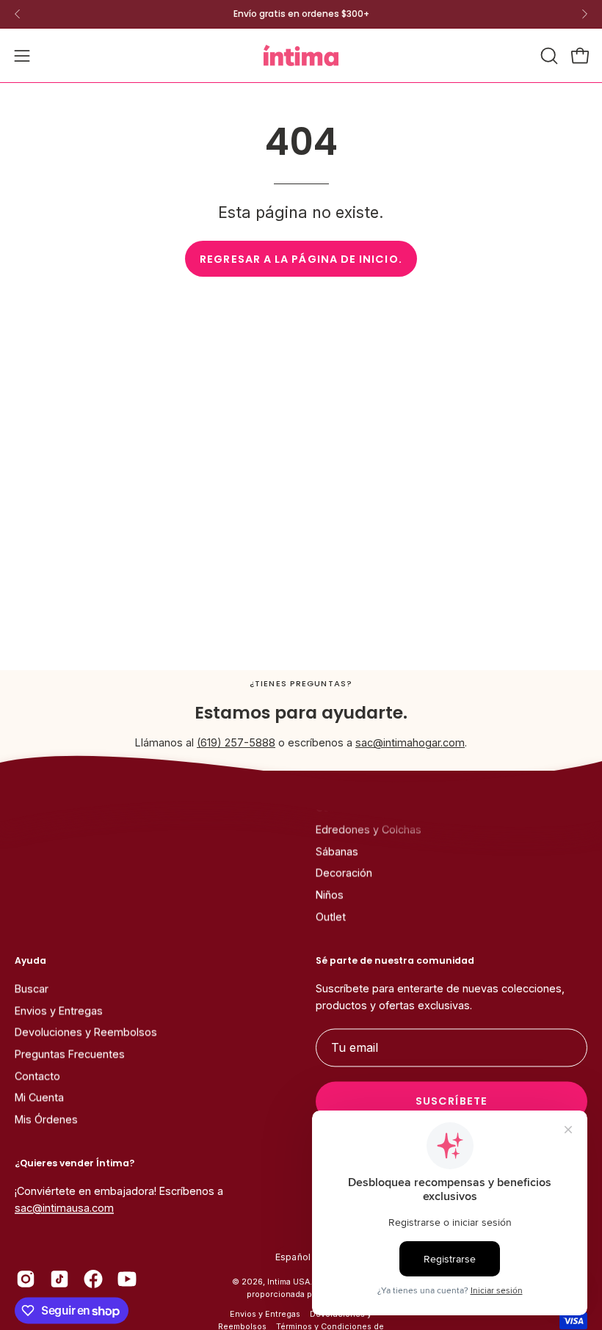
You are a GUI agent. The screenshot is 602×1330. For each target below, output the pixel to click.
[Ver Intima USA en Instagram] (26, 1279)
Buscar (31, 989)
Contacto (37, 1075)
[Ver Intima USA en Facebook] (93, 1279)
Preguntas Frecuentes (70, 1054)
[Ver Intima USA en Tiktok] (59, 1279)
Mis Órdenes (46, 1119)
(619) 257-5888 (236, 742)
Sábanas (337, 852)
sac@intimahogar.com (410, 742)
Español (293, 1257)
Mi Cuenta (39, 1097)
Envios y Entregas (59, 1010)
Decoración (344, 873)
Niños (330, 895)
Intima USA (288, 1282)
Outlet (331, 917)
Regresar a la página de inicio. (301, 259)
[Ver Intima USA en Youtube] (127, 1279)
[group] (301, 14)
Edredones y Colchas (368, 830)
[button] (547, 56)
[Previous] (17, 14)
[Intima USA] (301, 55)
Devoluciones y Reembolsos (86, 1032)
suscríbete (451, 1101)
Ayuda (30, 960)
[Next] (584, 14)
